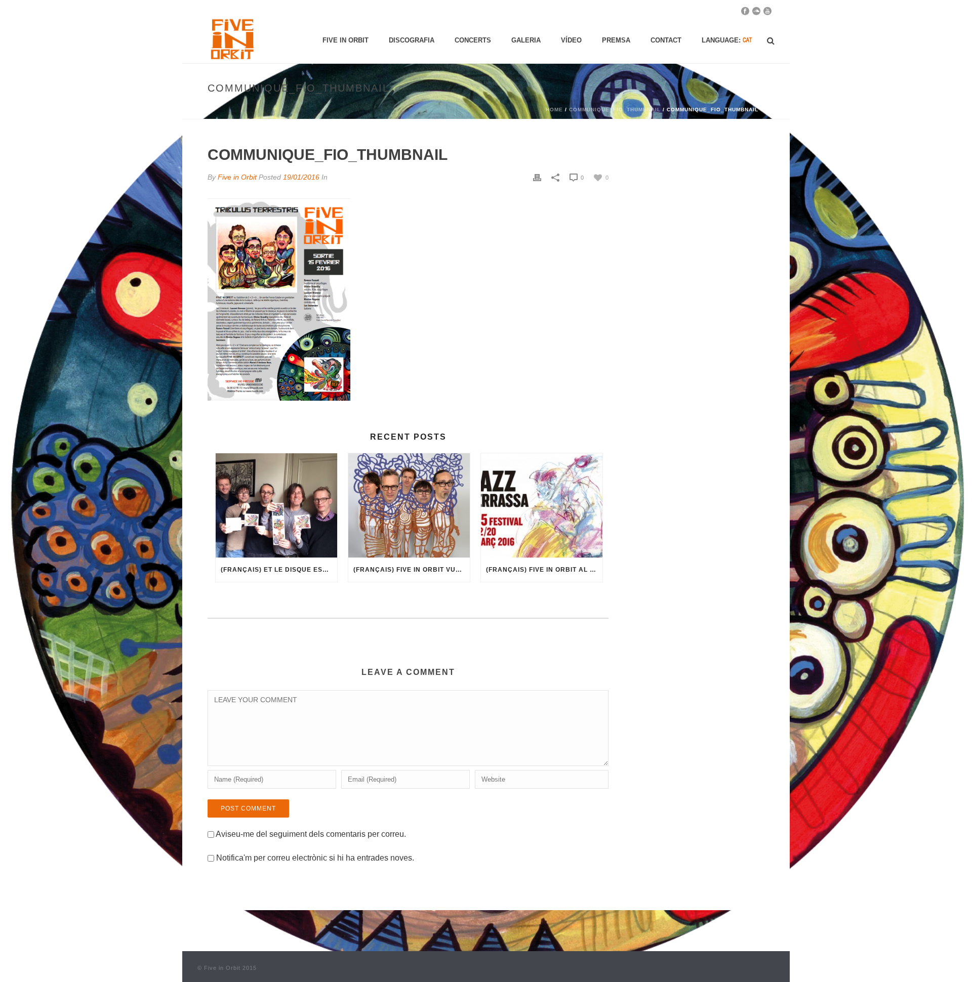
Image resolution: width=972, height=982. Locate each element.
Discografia (411, 40)
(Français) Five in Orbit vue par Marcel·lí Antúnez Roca (411, 569)
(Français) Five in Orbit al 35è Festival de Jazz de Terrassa (544, 569)
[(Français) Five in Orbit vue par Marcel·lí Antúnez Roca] (409, 505)
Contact (666, 40)
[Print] (537, 177)
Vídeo (571, 40)
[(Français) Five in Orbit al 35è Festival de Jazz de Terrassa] (541, 505)
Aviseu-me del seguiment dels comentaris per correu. (311, 834)
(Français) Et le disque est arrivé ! (279, 569)
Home (554, 109)
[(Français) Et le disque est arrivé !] (276, 505)
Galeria (526, 40)
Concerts (473, 40)
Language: (722, 40)
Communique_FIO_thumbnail (615, 109)
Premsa (616, 40)
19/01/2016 (301, 177)
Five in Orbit (345, 40)
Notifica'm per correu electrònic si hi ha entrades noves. (315, 857)
